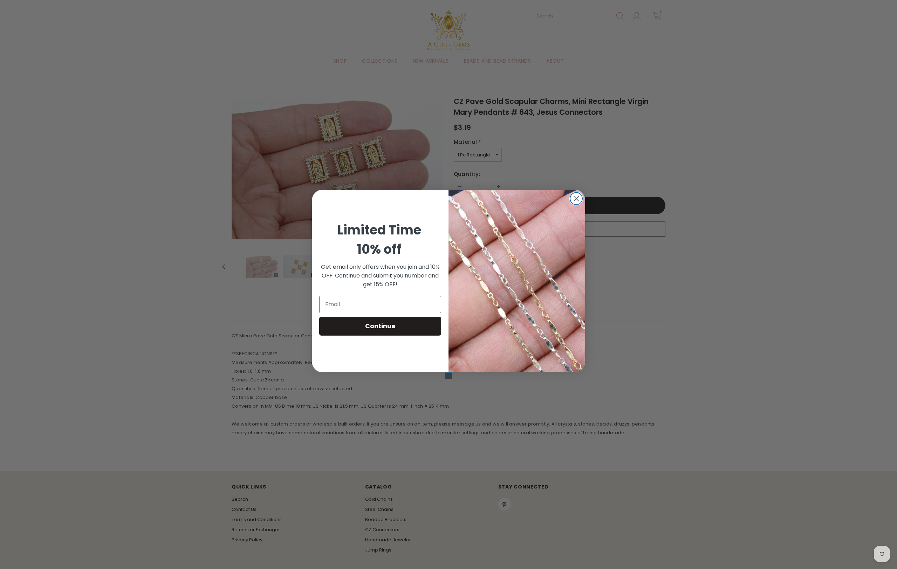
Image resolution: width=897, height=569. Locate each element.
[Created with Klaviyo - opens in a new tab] (448, 375)
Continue (380, 326)
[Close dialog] (576, 198)
